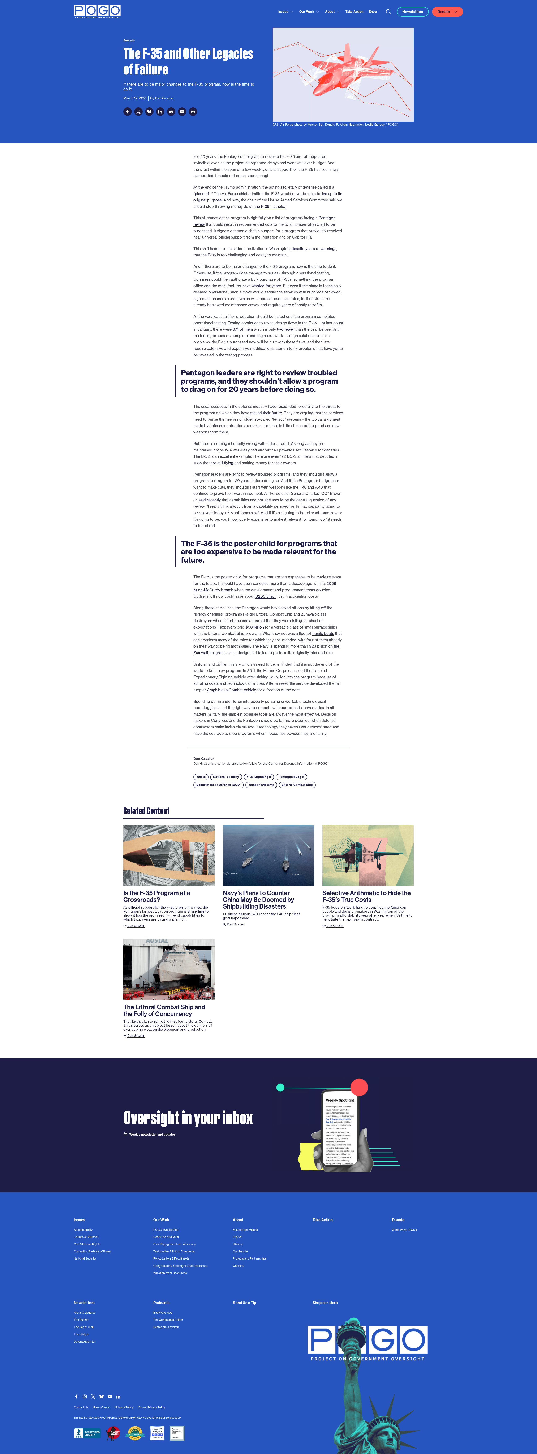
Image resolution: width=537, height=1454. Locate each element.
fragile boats (323, 633)
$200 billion (265, 596)
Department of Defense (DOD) (218, 785)
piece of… (203, 193)
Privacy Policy (142, 1417)
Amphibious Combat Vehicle (231, 689)
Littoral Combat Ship (297, 785)
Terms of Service (164, 1417)
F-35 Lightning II (259, 777)
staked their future (266, 413)
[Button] (388, 12)
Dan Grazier (203, 758)
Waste (201, 777)
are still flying (222, 462)
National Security (226, 777)
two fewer (285, 329)
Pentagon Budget (291, 777)
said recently (210, 500)
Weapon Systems (261, 785)
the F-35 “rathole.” (270, 206)
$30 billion (254, 627)
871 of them (243, 329)
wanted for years (266, 285)
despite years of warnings (314, 248)
